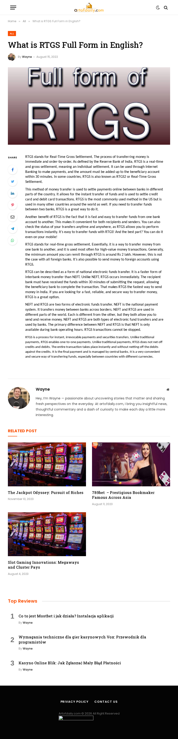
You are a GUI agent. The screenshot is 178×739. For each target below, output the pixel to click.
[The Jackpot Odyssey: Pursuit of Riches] (47, 464)
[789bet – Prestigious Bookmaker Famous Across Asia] (131, 464)
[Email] (12, 216)
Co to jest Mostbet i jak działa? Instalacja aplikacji (66, 615)
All (12, 33)
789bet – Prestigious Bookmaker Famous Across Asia (123, 495)
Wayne (27, 57)
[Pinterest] (12, 205)
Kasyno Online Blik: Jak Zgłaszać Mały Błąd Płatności (70, 662)
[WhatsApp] (12, 240)
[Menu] (13, 7)
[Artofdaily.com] (89, 7)
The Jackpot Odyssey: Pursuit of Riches (45, 492)
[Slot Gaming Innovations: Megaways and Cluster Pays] (47, 534)
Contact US (106, 701)
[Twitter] (12, 181)
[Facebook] (12, 169)
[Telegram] (12, 228)
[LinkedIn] (12, 193)
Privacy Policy (74, 701)
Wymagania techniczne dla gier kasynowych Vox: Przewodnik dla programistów (82, 639)
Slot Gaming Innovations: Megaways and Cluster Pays (43, 565)
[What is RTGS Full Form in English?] (89, 106)
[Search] (165, 7)
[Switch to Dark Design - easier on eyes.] (158, 8)
